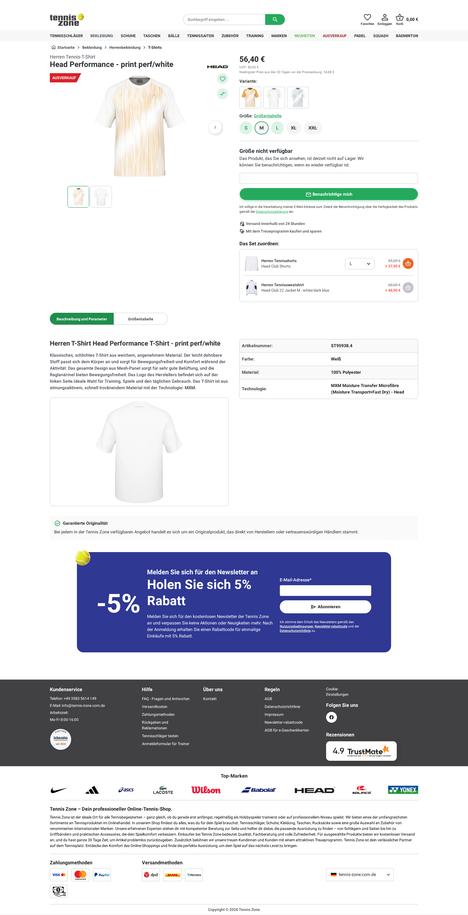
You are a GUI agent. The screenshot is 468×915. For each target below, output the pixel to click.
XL (296, 129)
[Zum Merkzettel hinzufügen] (222, 78)
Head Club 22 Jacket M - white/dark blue (295, 290)
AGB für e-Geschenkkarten (287, 730)
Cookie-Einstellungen (331, 692)
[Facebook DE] (331, 717)
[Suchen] (275, 19)
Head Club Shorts (276, 266)
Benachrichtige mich (332, 194)
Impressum (274, 714)
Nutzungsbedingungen (296, 626)
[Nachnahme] (59, 891)
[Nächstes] (215, 127)
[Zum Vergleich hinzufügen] (222, 93)
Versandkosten (154, 706)
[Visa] (59, 874)
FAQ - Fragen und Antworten (166, 699)
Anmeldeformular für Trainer (165, 744)
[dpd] (151, 874)
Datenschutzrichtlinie (295, 631)
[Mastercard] (80, 874)
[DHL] (172, 874)
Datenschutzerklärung (272, 212)
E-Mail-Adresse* (295, 579)
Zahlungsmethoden (158, 714)
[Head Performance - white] (274, 97)
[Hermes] (194, 874)
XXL (315, 129)
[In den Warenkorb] (408, 263)
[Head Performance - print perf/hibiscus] (298, 97)
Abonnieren (329, 606)
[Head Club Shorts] (251, 263)
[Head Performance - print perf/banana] (250, 97)
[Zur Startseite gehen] (67, 19)
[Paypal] (102, 874)
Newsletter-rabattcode (331, 626)
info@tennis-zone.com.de (83, 705)
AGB (268, 699)
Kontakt (210, 699)
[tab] (82, 319)
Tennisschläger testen (160, 736)
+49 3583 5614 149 (84, 4)
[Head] (218, 66)
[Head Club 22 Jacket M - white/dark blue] (251, 287)
